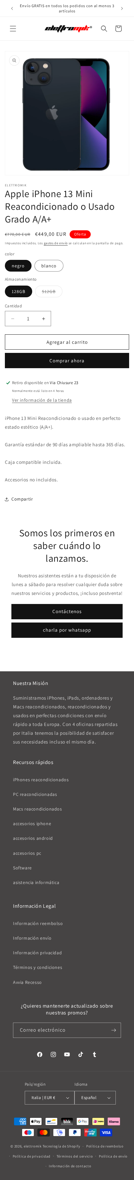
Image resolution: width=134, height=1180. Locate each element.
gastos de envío (56, 243)
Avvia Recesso (27, 982)
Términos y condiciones (37, 967)
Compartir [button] (22, 499)
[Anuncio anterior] (12, 8)
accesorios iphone (32, 823)
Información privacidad (37, 953)
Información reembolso (38, 923)
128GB (18, 291)
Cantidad (13, 306)
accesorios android (33, 838)
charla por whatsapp (67, 630)
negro (18, 266)
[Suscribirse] (113, 1030)
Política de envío (113, 1156)
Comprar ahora (67, 360)
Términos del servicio (75, 1156)
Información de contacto (70, 1166)
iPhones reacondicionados (41, 780)
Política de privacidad (31, 1156)
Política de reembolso (105, 1146)
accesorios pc (27, 853)
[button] (13, 28)
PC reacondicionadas (35, 794)
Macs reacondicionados (37, 809)
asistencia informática (36, 882)
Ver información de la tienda (42, 400)
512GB (52, 292)
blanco (49, 266)
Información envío (32, 938)
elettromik (33, 1146)
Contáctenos (67, 611)
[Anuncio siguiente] (122, 8)
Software (22, 868)
